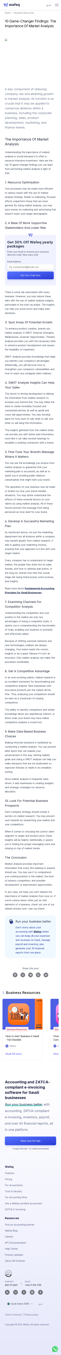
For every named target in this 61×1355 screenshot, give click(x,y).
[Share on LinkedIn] (46, 975)
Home (8, 12)
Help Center (11, 1248)
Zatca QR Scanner (15, 1260)
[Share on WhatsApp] (38, 975)
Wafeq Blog (11, 1230)
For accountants (14, 1185)
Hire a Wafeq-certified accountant (23, 1203)
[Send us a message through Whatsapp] (55, 1349)
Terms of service (13, 1314)
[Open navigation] (57, 5)
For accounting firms (16, 1197)
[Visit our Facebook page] (40, 1292)
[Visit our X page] (23, 1292)
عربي (48, 4)
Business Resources (24, 12)
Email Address (14, 261)
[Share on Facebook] (15, 975)
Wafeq (37, 931)
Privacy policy (31, 1314)
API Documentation (15, 1242)
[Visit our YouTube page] (15, 1292)
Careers (9, 1236)
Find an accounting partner (19, 1224)
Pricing (8, 1179)
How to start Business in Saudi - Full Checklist (22, 1038)
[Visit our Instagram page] (32, 1292)
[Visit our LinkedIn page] (7, 1292)
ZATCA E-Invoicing (15, 1209)
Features (9, 1173)
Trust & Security (13, 1191)
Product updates (14, 1254)
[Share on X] (22, 975)
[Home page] (11, 5)
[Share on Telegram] (30, 975)
